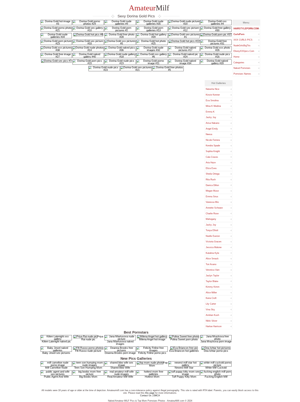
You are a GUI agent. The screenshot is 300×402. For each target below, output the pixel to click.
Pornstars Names (242, 73)
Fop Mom (158, 364)
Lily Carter (211, 303)
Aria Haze (211, 162)
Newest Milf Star (184, 367)
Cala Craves (212, 157)
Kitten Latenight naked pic (56, 341)
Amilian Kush (212, 315)
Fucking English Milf (216, 376)
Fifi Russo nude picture (88, 350)
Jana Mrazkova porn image (216, 341)
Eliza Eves (211, 168)
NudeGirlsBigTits (242, 45)
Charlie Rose (212, 213)
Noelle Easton (213, 236)
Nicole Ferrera (213, 140)
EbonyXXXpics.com (244, 51)
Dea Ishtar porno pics (216, 350)
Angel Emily (212, 128)
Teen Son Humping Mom (88, 367)
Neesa (209, 134)
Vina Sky (210, 309)
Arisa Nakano (212, 123)
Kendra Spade (213, 145)
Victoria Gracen (213, 241)
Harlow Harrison (214, 326)
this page (149, 393)
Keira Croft (211, 298)
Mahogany (211, 219)
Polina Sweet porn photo (184, 339)
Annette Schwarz (214, 207)
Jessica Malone (214, 247)
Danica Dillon (212, 185)
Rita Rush (211, 179)
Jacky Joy (211, 117)
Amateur (148, 8)
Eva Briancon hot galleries (184, 350)
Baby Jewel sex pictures (56, 352)
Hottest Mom (152, 376)
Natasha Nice (212, 89)
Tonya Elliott (212, 230)
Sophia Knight (213, 151)
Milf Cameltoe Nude (56, 367)
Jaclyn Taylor (212, 275)
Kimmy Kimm (212, 287)
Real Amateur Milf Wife (120, 376)
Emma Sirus (212, 196)
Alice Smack (212, 258)
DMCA (156, 395)
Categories (239, 62)
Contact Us (145, 395)
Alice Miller (211, 292)
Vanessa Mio (212, 202)
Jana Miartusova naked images (120, 342)
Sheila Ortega (212, 173)
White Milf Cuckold (216, 367)
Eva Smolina (212, 100)
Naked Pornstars (242, 68)
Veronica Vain (212, 270)
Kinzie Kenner (213, 94)
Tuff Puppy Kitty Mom (184, 376)
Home (236, 56)
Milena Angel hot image (152, 339)
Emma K (210, 111)
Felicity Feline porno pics (152, 352)
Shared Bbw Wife (120, 367)
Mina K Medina (213, 106)
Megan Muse (212, 190)
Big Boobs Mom (88, 376)
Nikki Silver (211, 320)
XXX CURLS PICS (243, 39)
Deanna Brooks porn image (120, 352)
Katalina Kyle (212, 253)
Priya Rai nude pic (92, 338)
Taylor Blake (212, 281)
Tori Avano (211, 264)
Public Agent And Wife (56, 376)
